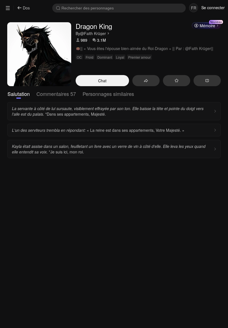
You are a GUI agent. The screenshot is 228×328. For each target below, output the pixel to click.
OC (79, 57)
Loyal (120, 57)
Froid (89, 57)
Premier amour (139, 57)
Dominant (104, 57)
